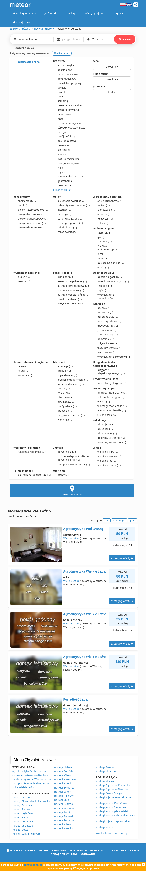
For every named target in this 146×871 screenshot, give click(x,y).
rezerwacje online (28, 61)
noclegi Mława (63, 775)
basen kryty (106, 312)
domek (62, 87)
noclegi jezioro (104, 827)
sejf (101, 290)
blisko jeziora (107, 424)
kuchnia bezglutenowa (73, 285)
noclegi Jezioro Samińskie (111, 807)
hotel (61, 96)
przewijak (65, 410)
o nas (115, 850)
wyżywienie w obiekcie (73, 303)
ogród (103, 267)
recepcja (104, 285)
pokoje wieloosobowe (32, 227)
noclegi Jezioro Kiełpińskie (111, 803)
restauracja (64, 185)
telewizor (105, 218)
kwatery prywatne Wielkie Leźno (31, 779)
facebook (16, 850)
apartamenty (27, 200)
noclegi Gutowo (63, 804)
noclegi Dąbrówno (23, 813)
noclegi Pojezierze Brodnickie (113, 797)
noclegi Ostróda (63, 771)
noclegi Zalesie (63, 783)
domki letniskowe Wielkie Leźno (31, 775)
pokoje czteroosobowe (33, 209)
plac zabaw (66, 402)
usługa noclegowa (68, 163)
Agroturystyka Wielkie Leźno (85, 571)
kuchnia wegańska (71, 290)
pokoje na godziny (110, 277)
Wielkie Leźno (71, 538)
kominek (104, 241)
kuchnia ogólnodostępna (109, 247)
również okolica (24, 48)
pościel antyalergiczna (112, 383)
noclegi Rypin (20, 817)
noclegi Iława (20, 829)
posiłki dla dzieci (70, 299)
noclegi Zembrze (64, 787)
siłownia (25, 375)
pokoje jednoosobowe (33, 218)
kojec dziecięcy (68, 375)
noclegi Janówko (64, 808)
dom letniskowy (67, 78)
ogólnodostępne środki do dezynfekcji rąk (73, 458)
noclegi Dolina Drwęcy (109, 793)
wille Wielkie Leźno (23, 787)
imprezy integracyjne (112, 392)
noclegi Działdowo (23, 821)
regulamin (59, 850)
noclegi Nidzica (63, 767)
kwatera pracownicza (70, 105)
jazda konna (106, 330)
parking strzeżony (70, 218)
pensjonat (63, 132)
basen (103, 307)
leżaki (102, 254)
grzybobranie (107, 325)
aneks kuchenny (109, 200)
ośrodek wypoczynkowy (71, 127)
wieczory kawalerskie (112, 406)
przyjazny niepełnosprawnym (111, 371)
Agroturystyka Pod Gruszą (83, 529)
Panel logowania (83, 854)
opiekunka (66, 393)
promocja (99, 86)
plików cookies (33, 864)
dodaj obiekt (60, 854)
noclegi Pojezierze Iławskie (112, 789)
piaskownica (67, 397)
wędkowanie (106, 352)
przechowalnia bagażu (113, 281)
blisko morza (107, 433)
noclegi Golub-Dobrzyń (26, 833)
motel (61, 118)
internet (64, 209)
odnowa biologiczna (69, 123)
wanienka (65, 419)
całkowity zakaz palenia (74, 205)
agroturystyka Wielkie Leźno (29, 771)
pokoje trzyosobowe (32, 223)
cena (96, 61)
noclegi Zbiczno (21, 809)
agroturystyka (66, 65)
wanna (24, 281)
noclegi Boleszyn (64, 795)
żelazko (103, 223)
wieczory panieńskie (111, 410)
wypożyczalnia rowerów (113, 356)
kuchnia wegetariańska (73, 294)
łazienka (104, 214)
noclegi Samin (62, 791)
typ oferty (59, 61)
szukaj (126, 39)
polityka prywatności (92, 850)
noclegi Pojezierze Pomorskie (113, 785)
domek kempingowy (69, 83)
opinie (132, 520)
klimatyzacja (106, 209)
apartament (65, 69)
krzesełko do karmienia (73, 379)
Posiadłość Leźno (76, 699)
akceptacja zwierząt (71, 200)
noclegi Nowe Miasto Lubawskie (31, 801)
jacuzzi (24, 366)
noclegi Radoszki (64, 816)
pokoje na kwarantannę (74, 464)
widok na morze (109, 465)
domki (23, 205)
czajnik (103, 232)
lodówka (104, 258)
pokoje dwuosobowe (32, 214)
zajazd (61, 172)
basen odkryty (107, 316)
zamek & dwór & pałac (71, 176)
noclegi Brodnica (22, 805)
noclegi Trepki (62, 812)
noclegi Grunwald (23, 825)
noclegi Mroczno (106, 771)
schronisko (64, 149)
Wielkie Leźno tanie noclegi (112, 833)
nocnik (64, 388)
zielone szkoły (107, 414)
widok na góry (107, 451)
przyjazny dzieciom (71, 415)
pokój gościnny (66, 136)
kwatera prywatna (68, 109)
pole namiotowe (67, 141)
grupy (63, 474)
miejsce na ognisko (110, 262)
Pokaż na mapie (72, 494)
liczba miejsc (100, 73)
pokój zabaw (67, 406)
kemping (63, 101)
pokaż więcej (61, 189)
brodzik (64, 370)
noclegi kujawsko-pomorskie (113, 821)
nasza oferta (130, 850)
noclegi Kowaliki (64, 828)
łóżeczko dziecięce (71, 384)
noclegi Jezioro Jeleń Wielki (112, 811)
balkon (103, 205)
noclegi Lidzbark (22, 797)
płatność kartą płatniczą (34, 474)
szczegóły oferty (121, 558)
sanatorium (64, 145)
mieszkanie (64, 114)
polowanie (105, 339)
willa (60, 167)
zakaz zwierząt (68, 232)
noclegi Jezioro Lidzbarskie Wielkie (116, 815)
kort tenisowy (107, 334)
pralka (24, 277)
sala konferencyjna (110, 397)
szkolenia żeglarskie (32, 451)
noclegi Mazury (105, 781)
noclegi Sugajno (64, 820)
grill (101, 237)
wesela (103, 401)
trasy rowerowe (108, 347)
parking (64, 214)
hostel (61, 92)
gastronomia (65, 181)
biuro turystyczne (68, 74)
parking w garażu (70, 223)
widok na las (106, 460)
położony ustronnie (111, 437)
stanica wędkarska (68, 158)
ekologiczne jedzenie (72, 281)
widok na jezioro (109, 456)
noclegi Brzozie (105, 767)
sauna (23, 370)
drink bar (65, 277)
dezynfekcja (67, 451)
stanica (62, 154)
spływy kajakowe (109, 343)
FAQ (72, 850)
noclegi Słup (61, 799)
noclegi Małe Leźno (65, 779)
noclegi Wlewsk (63, 824)
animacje (65, 366)
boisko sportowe (109, 321)
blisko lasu (105, 429)
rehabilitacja (67, 227)
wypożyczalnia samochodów (107, 296)
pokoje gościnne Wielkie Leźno (30, 783)
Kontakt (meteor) (37, 850)
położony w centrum (111, 442)
